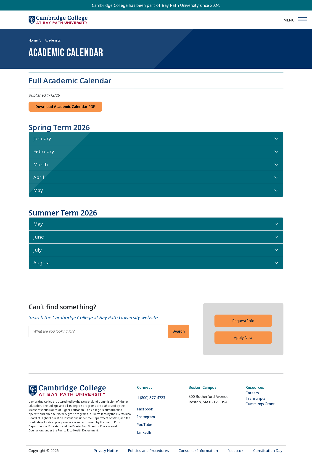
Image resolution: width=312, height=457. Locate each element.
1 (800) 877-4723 (151, 397)
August (41, 262)
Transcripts (255, 398)
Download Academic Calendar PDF (65, 106)
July (37, 250)
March (40, 164)
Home (34, 40)
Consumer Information (198, 450)
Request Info (243, 320)
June (38, 237)
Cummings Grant (260, 403)
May (38, 190)
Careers (252, 392)
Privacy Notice (106, 450)
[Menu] (302, 19)
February (43, 151)
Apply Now (243, 337)
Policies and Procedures (148, 450)
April (38, 177)
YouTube (144, 424)
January (42, 138)
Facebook (145, 409)
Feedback (235, 450)
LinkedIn (144, 432)
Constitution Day (267, 450)
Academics (53, 40)
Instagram (146, 416)
